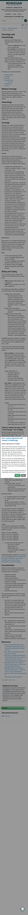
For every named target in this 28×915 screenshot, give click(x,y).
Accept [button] (17, 475)
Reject (23, 475)
